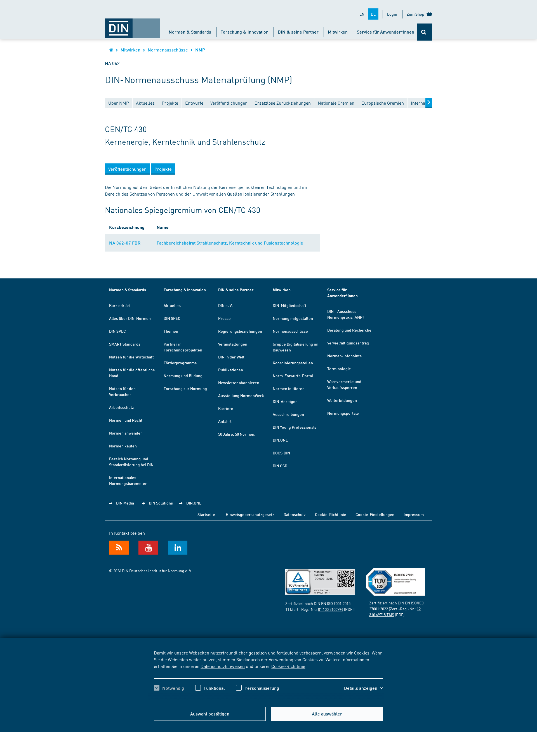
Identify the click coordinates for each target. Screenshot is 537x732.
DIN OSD (280, 465)
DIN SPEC (117, 331)
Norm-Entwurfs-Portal (293, 375)
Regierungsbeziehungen (240, 331)
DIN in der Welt (231, 356)
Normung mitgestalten (293, 318)
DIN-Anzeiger (285, 401)
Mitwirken (338, 31)
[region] (268, 675)
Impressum (414, 514)
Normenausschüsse (168, 49)
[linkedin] (177, 548)
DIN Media (125, 502)
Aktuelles (172, 305)
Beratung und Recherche (349, 329)
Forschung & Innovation (244, 31)
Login (392, 14)
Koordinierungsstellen (293, 362)
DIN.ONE (280, 439)
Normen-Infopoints (344, 355)
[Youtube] (148, 548)
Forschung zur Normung (185, 388)
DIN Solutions (161, 502)
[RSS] (119, 548)
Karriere (225, 408)
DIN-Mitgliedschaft (289, 305)
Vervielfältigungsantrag (348, 342)
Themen (171, 331)
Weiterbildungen (342, 400)
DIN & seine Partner (298, 31)
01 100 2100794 (330, 609)
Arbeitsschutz (121, 407)
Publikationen (230, 369)
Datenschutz (295, 514)
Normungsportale (343, 413)
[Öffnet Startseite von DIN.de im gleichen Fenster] (132, 25)
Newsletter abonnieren (238, 382)
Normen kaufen (123, 445)
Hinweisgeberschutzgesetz (250, 514)
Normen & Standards (190, 31)
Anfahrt (225, 421)
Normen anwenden (126, 432)
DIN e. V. (225, 305)
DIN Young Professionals (294, 427)
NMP (200, 49)
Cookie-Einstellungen (374, 514)
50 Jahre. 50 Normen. (236, 434)
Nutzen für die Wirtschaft (131, 356)
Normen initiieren (289, 388)
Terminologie (339, 368)
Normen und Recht (125, 420)
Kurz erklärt (120, 305)
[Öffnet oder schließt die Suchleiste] (424, 32)
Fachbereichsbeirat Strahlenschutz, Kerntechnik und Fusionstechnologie (230, 242)
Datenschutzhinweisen (223, 666)
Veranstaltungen (232, 343)
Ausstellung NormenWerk (241, 395)
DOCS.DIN (281, 452)
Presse (224, 318)
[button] (363, 688)
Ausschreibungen (288, 414)
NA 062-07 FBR (124, 242)
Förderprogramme (180, 362)
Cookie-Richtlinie (288, 666)
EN (361, 14)
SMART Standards (124, 343)
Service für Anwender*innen (385, 31)
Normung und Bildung (183, 375)
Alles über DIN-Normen (130, 318)
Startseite (206, 514)
